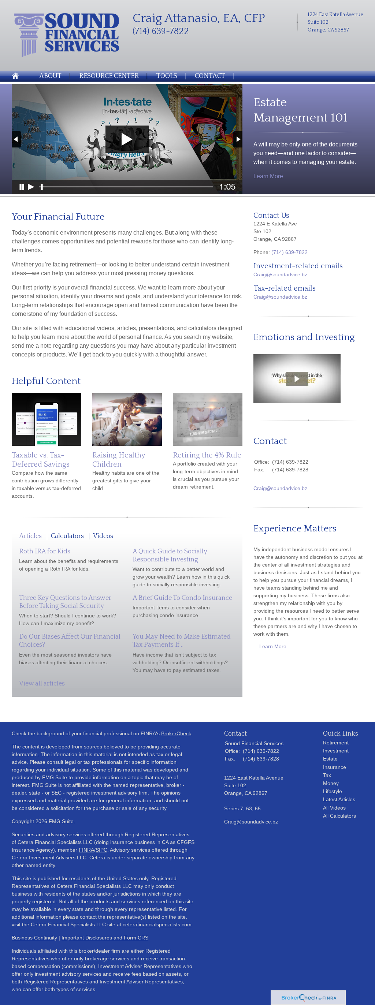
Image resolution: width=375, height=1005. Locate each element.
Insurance (334, 767)
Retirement (336, 743)
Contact (210, 76)
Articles (30, 536)
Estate (330, 759)
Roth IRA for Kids (44, 551)
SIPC (101, 850)
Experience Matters (295, 528)
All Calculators (339, 816)
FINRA (86, 850)
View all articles (42, 683)
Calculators (67, 536)
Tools (166, 76)
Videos (103, 536)
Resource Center (109, 76)
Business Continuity (34, 938)
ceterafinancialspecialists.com (157, 924)
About (50, 76)
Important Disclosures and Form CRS (105, 938)
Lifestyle (332, 791)
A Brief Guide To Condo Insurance (182, 598)
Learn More (268, 176)
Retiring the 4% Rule (207, 455)
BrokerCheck (176, 733)
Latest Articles (339, 799)
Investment (336, 751)
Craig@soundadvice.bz (280, 274)
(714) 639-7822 (289, 252)
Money (331, 783)
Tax (327, 775)
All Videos (334, 808)
